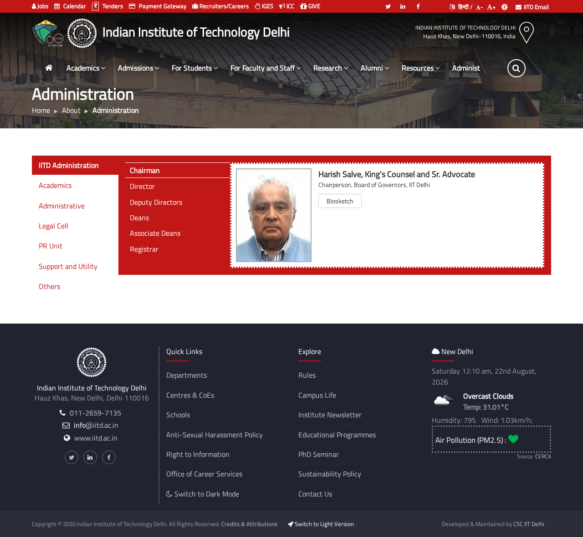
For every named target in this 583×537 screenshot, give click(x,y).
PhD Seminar (318, 454)
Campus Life (317, 395)
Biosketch (340, 201)
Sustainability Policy (329, 473)
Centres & (181, 395)
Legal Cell (53, 225)
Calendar (74, 5)
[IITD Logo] (83, 32)
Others (49, 286)
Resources (418, 67)
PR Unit (50, 245)
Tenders (112, 5)
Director (142, 186)
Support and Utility (68, 266)
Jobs (42, 5)
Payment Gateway (162, 5)
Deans (139, 217)
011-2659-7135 (95, 412)
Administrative (62, 205)
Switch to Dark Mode (206, 493)
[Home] (49, 68)
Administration (475, 67)
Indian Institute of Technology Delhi (465, 27)
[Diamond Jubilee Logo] (49, 32)
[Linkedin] (403, 2)
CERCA (543, 456)
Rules (307, 375)
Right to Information (198, 454)
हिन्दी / (464, 6)
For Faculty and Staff (262, 67)
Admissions (135, 67)
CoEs (206, 395)
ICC (289, 5)
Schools (178, 414)
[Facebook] (418, 2)
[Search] (516, 68)
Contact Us (315, 493)
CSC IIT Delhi (528, 523)
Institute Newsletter (330, 414)
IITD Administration (69, 165)
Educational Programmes (337, 434)
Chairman (145, 170)
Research (327, 67)
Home (41, 110)
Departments (186, 375)
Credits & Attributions (249, 523)
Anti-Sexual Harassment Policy (214, 434)
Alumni (372, 67)
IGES (267, 5)
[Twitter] (388, 2)
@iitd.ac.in (96, 425)
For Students (192, 67)
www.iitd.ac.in (96, 437)
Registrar (144, 248)
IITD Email (536, 6)
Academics (82, 67)
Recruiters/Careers (223, 5)
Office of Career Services (204, 473)
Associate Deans (155, 233)
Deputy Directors (156, 202)
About (71, 110)
